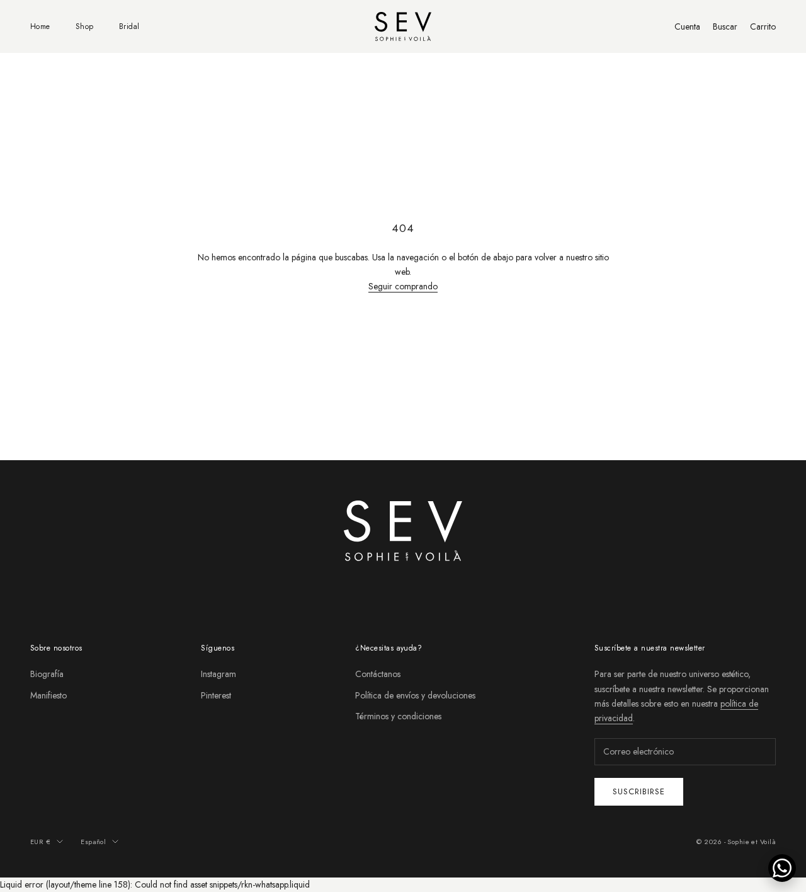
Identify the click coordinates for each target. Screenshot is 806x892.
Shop (85, 26)
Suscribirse (639, 791)
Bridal (129, 26)
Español (93, 842)
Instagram (218, 674)
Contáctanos (377, 674)
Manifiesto (48, 695)
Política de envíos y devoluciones (415, 695)
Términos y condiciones (398, 716)
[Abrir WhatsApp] (782, 868)
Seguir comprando (403, 286)
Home (40, 26)
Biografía (47, 674)
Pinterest (216, 695)
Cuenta (687, 26)
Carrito (763, 26)
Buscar (725, 26)
